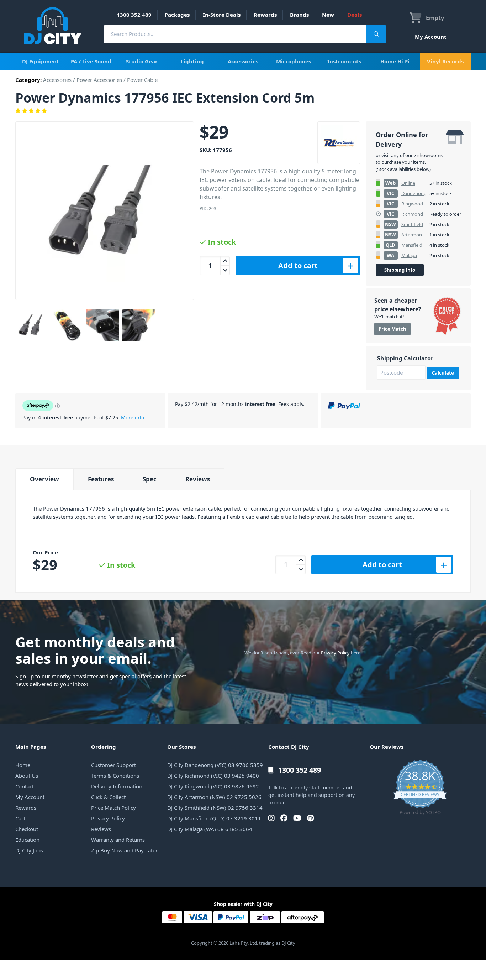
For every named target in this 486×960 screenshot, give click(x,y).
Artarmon (411, 234)
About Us (26, 775)
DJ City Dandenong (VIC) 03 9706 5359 (215, 764)
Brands (299, 14)
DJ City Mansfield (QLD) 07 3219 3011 (214, 818)
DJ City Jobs (29, 850)
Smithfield (412, 224)
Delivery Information (116, 786)
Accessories (243, 61)
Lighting (192, 61)
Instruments (344, 61)
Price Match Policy (113, 807)
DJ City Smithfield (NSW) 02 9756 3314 (215, 807)
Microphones (293, 61)
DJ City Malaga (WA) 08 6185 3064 (209, 829)
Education (27, 839)
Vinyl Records (445, 61)
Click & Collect (108, 796)
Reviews (197, 479)
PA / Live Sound (91, 61)
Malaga (409, 255)
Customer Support (113, 764)
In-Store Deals (222, 14)
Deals (354, 14)
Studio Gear (142, 61)
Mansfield (411, 245)
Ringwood (412, 203)
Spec (150, 479)
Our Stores (181, 746)
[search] (235, 34)
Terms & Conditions (115, 775)
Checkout (26, 829)
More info (132, 417)
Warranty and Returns (118, 839)
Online (408, 183)
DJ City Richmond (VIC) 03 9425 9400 (213, 775)
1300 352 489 (134, 14)
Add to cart (298, 265)
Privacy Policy (335, 652)
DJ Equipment (40, 61)
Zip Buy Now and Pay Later (124, 850)
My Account (431, 36)
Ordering (103, 746)
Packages (177, 14)
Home (22, 764)
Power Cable (142, 79)
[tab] (44, 479)
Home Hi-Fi (395, 61)
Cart (20, 818)
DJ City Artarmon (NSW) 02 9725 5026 (214, 796)
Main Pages (30, 746)
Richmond (412, 214)
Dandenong (414, 193)
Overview (44, 479)
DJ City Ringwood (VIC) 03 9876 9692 (213, 786)
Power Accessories (99, 79)
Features (101, 479)
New (328, 14)
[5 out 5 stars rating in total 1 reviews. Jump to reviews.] (243, 111)
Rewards (265, 14)
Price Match (392, 329)
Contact (24, 786)
